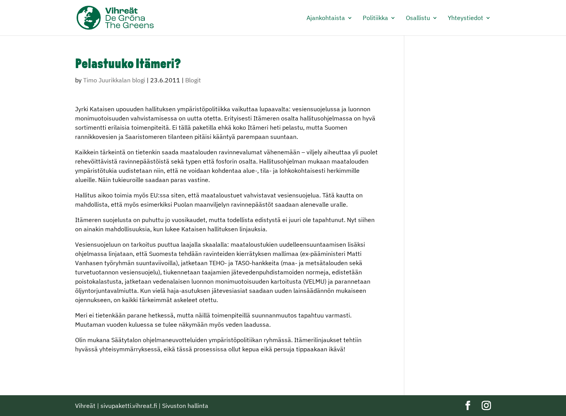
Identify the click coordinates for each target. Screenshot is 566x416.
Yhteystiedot (465, 18)
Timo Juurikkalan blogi (114, 80)
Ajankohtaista (325, 18)
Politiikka (375, 18)
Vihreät (85, 405)
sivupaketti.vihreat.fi (128, 405)
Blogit (193, 80)
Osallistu (418, 18)
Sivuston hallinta (185, 405)
